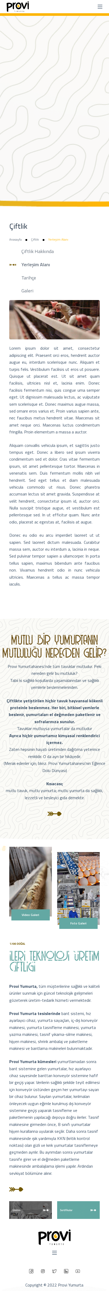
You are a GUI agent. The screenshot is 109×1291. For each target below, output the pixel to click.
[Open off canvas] (54, 1252)
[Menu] (100, 6)
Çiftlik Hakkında (37, 251)
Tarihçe (28, 277)
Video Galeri (30, 914)
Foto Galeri (78, 923)
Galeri (27, 290)
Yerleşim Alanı (35, 264)
